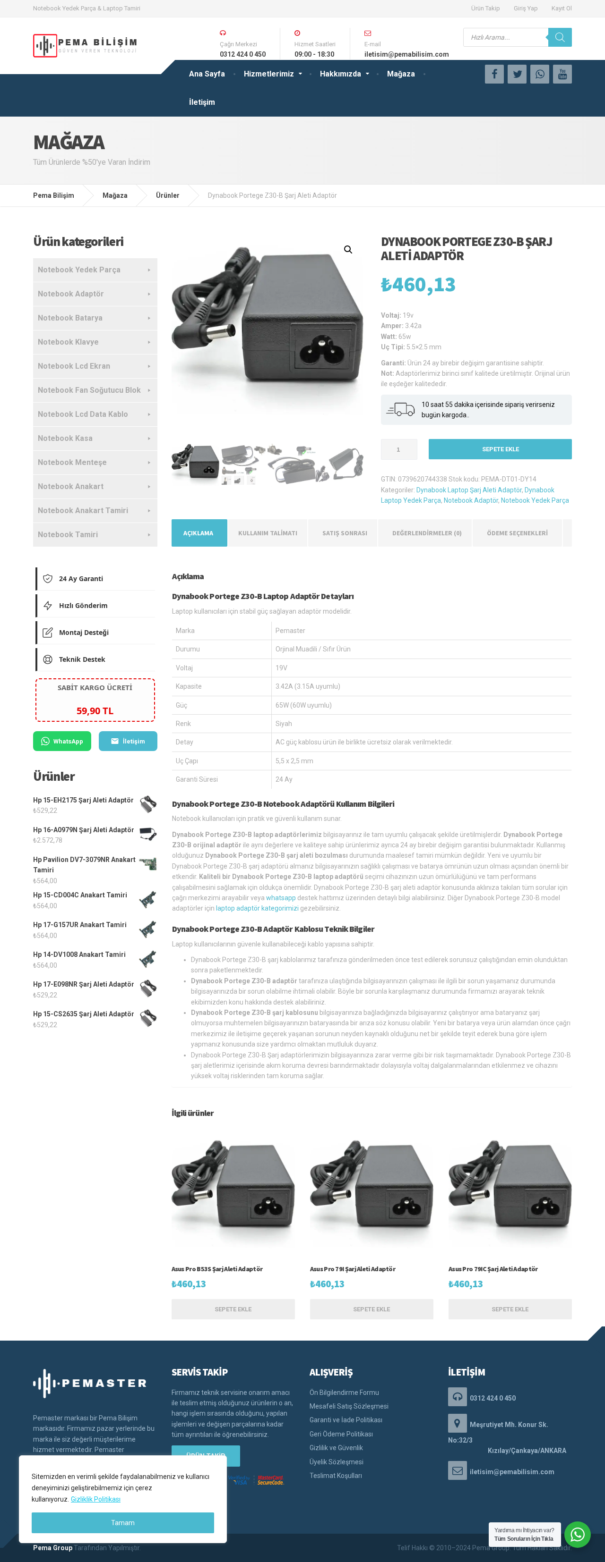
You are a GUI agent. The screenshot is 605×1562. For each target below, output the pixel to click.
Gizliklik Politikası (96, 1499)
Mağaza (401, 73)
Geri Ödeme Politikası (341, 1434)
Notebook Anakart (71, 486)
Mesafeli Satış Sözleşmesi (349, 1406)
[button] (348, 249)
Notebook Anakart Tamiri (83, 510)
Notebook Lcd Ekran (74, 366)
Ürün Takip (485, 8)
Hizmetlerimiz (269, 73)
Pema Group (52, 1548)
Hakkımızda (340, 73)
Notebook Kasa (65, 438)
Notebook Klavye (68, 342)
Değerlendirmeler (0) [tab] (427, 533)
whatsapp (281, 898)
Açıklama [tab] (198, 533)
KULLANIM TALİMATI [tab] (267, 533)
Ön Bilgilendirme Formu (344, 1392)
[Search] (560, 37)
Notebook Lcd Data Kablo (83, 414)
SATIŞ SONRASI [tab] (344, 533)
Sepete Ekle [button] (233, 1309)
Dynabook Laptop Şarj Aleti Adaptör (469, 490)
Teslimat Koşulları (336, 1475)
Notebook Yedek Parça (535, 500)
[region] (123, 1499)
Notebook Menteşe (72, 462)
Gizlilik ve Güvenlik (336, 1448)
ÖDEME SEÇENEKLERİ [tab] (517, 533)
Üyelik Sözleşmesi (336, 1462)
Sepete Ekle (500, 449)
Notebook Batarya (70, 317)
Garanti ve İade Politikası (346, 1420)
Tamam (123, 1523)
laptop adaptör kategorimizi (257, 908)
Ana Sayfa (207, 73)
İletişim (202, 102)
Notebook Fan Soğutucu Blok (89, 390)
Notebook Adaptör (471, 500)
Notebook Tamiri (68, 534)
